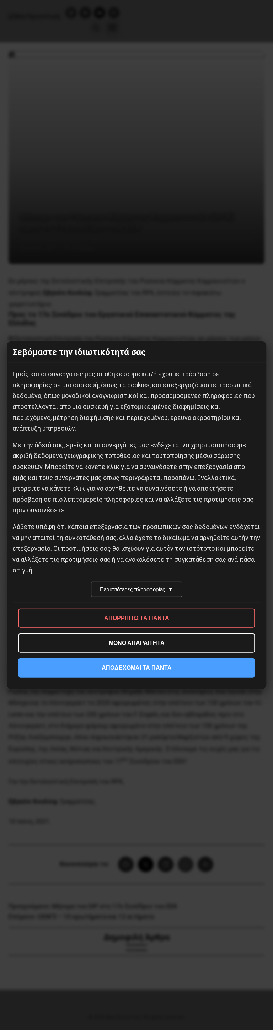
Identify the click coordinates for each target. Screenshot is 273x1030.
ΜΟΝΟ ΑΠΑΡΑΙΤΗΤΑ (137, 643)
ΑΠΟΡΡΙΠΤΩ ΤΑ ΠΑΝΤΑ (136, 618)
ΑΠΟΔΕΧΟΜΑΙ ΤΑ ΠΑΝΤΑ (137, 668)
